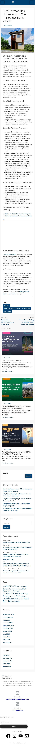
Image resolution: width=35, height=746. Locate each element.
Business (6, 305)
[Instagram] (14, 736)
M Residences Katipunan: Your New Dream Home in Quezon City (17, 510)
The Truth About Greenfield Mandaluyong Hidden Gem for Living (17, 490)
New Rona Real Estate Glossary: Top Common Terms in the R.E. (15, 555)
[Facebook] (8, 736)
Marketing (21, 599)
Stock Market (15, 602)
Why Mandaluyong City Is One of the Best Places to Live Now (17, 500)
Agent (4, 586)
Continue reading (7, 371)
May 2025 (6, 620)
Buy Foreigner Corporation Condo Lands (17, 308)
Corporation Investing (15, 593)
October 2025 (8, 617)
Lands (15, 598)
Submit (14, 726)
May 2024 (6, 640)
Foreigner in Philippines (15, 596)
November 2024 (8, 626)
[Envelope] (27, 736)
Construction (7, 658)
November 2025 (8, 615)
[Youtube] (20, 736)
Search (5, 473)
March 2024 (7, 642)
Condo (16, 591)
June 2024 (6, 637)
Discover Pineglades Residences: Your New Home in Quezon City (16, 572)
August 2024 (7, 631)
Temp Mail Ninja (8, 559)
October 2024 (8, 628)
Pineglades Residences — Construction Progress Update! (16, 505)
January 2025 (7, 623)
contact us (12, 294)
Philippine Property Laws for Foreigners (17, 214)
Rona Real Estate (10, 255)
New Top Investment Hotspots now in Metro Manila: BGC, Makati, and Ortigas (16, 565)
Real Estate (8, 25)
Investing (7, 598)
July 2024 (6, 634)
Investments (7, 661)
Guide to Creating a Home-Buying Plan (16, 542)
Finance (30, 594)
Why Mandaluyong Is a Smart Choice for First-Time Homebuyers (17, 495)
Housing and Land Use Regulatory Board (18, 216)
